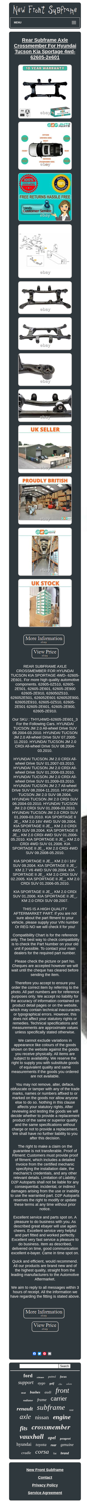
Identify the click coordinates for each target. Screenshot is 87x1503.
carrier (59, 1399)
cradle (26, 1453)
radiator (28, 1400)
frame (41, 1399)
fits (23, 1428)
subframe (51, 1407)
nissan (42, 1417)
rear (53, 1445)
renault (25, 1409)
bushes (35, 1392)
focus (63, 1376)
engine (62, 1416)
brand (65, 1453)
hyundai (23, 1444)
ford (28, 1375)
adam (69, 1383)
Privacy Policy (45, 1485)
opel (52, 1437)
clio (60, 1384)
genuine (67, 1444)
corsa (42, 1451)
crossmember (51, 1427)
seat (23, 1392)
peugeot (65, 1438)
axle (25, 1416)
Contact (45, 1477)
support (26, 1382)
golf (51, 1383)
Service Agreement (45, 1493)
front (62, 1390)
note (71, 1410)
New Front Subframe (45, 1470)
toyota (41, 1444)
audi (48, 1392)
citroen (40, 1377)
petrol (52, 1376)
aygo (41, 1383)
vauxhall (32, 1436)
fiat (54, 1453)
